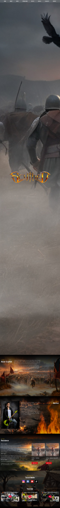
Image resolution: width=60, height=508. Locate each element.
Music (17, 1)
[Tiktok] (36, 481)
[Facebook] (27, 481)
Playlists (47, 1)
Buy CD (32, 1)
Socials (39, 1)
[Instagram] (23, 481)
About (11, 1)
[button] (1, 388)
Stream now (24, 1)
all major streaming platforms (19, 461)
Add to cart (35, 463)
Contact (54, 1)
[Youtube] (32, 481)
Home (5, 1)
